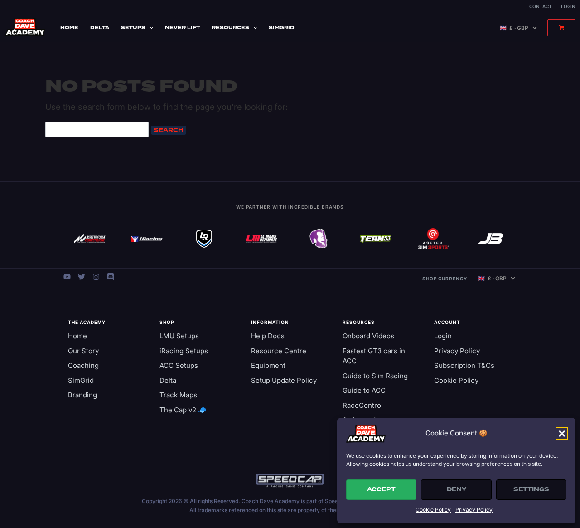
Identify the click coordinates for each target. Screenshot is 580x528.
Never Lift (182, 27)
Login (568, 6)
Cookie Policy (433, 509)
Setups (133, 27)
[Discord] (110, 276)
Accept (381, 489)
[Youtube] (67, 276)
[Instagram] (96, 276)
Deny (456, 489)
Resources (230, 27)
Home (69, 27)
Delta (99, 27)
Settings (531, 489)
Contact (540, 6)
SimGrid (282, 27)
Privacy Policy (474, 509)
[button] (561, 433)
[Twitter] (81, 276)
